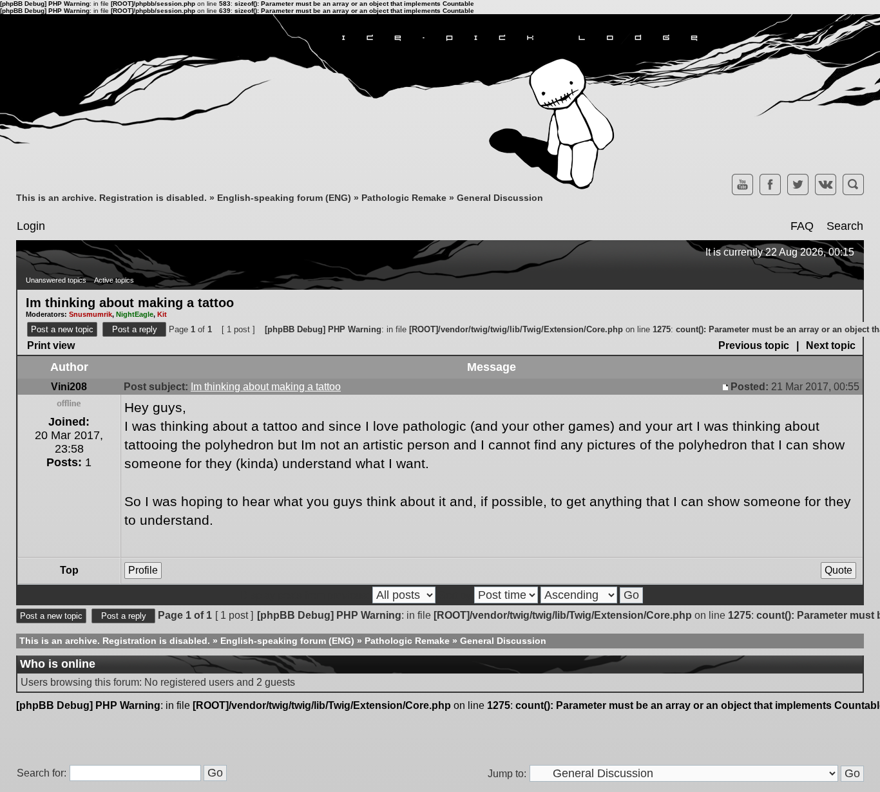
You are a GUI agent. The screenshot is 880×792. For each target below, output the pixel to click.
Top (69, 570)
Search (845, 226)
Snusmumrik (90, 314)
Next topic (831, 345)
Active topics (114, 280)
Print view (51, 345)
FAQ (802, 226)
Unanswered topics (56, 280)
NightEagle (134, 314)
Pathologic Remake (403, 198)
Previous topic (753, 345)
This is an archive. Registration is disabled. (111, 198)
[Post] (727, 386)
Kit (162, 314)
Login (31, 226)
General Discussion (500, 198)
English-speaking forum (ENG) (284, 198)
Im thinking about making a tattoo (130, 302)
